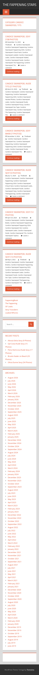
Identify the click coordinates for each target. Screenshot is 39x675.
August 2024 (13, 452)
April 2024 (12, 465)
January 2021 (13, 586)
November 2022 (14, 518)
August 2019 (13, 639)
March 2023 (12, 505)
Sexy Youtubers (11, 309)
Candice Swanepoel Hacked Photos (17, 270)
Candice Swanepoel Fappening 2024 (17, 225)
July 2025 (11, 418)
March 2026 (12, 393)
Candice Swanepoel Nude (14, 60)
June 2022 (12, 533)
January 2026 (13, 399)
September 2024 (15, 449)
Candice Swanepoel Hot (13, 228)
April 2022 (12, 540)
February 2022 (14, 546)
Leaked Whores (11, 313)
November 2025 (14, 406)
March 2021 (12, 580)
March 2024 (12, 468)
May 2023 (12, 499)
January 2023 (13, 512)
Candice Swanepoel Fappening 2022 (17, 267)
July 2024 (11, 455)
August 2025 (13, 415)
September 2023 (15, 487)
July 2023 (11, 493)
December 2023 (14, 477)
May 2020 (12, 611)
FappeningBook (11, 300)
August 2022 (13, 527)
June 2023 (12, 496)
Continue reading (13, 71)
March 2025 (12, 430)
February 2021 (14, 583)
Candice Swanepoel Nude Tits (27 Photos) (18, 85)
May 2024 (12, 462)
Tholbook (8, 45)
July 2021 (11, 568)
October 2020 (13, 596)
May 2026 (12, 387)
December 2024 (14, 440)
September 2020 (15, 599)
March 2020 (12, 618)
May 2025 (12, 424)
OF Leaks (9, 306)
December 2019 (14, 627)
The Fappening (11, 303)
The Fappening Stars (19, 4)
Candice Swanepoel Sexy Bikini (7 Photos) (17, 132)
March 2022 (12, 543)
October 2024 (13, 446)
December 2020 (14, 590)
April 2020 (12, 614)
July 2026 (11, 381)
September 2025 (15, 412)
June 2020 (12, 608)
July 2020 (11, 605)
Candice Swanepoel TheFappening (17, 280)
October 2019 (13, 633)
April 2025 (12, 427)
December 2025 (14, 402)
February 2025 (14, 434)
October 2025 (13, 409)
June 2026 (12, 384)
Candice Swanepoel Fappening (16, 47)
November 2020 (14, 593)
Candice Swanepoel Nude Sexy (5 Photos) (18, 171)
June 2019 (12, 646)
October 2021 (13, 558)
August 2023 (13, 490)
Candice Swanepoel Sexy (20, 278)
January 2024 (13, 474)
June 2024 (12, 459)
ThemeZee (30, 670)
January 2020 (13, 624)
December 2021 (14, 552)
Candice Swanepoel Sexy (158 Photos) (17, 38)
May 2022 (12, 536)
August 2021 (13, 565)
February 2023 (14, 508)
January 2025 (13, 437)
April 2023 (12, 502)
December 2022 (14, 515)
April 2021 (12, 577)
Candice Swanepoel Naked (19, 57)
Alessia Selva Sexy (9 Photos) (19, 340)
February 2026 (14, 396)
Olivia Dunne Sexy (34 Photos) (20, 362)
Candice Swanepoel (23, 45)
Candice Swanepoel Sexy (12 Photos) (19, 213)
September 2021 (15, 561)
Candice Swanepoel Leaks (23, 186)
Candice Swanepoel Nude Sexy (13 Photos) (18, 255)
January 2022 (13, 549)
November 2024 (14, 443)
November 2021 (14, 555)
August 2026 (13, 377)
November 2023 (14, 480)
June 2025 (12, 421)
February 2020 (14, 621)
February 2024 (14, 471)
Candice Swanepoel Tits (13, 152)
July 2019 (11, 643)
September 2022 (15, 524)
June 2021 (12, 571)
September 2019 (15, 636)
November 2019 (14, 630)
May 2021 (12, 574)
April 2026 (12, 390)
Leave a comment (18, 115)
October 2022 (13, 521)
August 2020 (13, 602)
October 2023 (13, 484)
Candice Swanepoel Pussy (14, 105)
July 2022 (11, 530)
